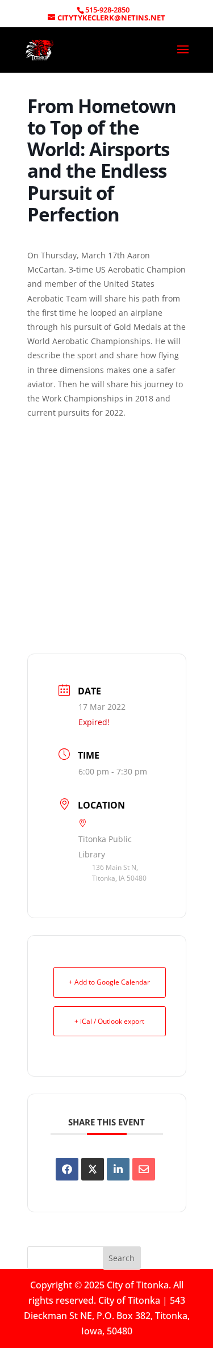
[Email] (143, 1169)
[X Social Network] (92, 1169)
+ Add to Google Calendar (109, 982)
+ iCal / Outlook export (109, 1021)
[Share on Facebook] (67, 1169)
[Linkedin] (118, 1169)
